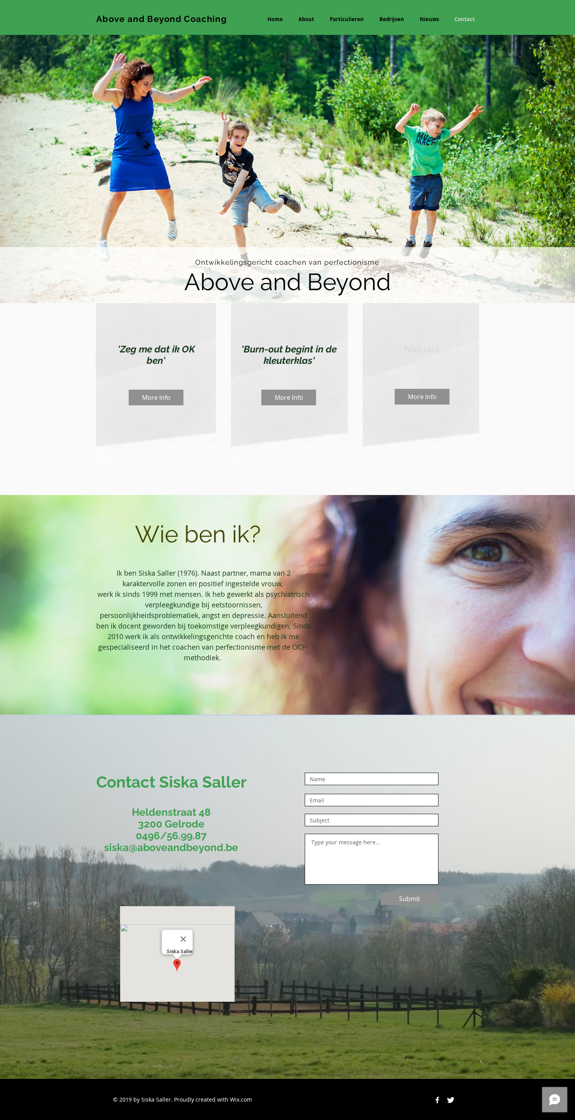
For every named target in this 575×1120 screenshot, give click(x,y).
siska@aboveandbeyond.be (171, 847)
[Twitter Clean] (450, 1100)
